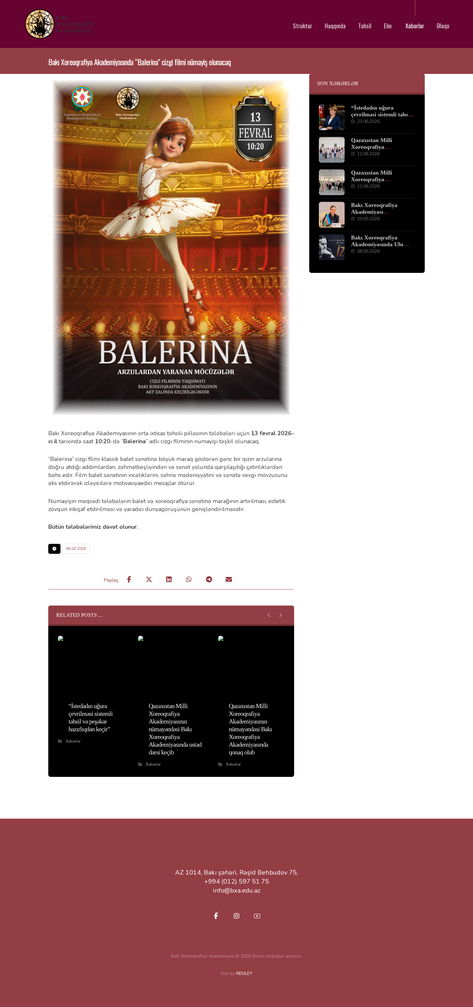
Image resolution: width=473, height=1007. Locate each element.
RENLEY (244, 973)
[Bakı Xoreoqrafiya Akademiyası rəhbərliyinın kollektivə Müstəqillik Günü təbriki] (332, 215)
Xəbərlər (73, 741)
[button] (129, 579)
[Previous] (269, 615)
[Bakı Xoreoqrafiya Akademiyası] (59, 24)
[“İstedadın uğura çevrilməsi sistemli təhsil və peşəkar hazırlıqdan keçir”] (332, 117)
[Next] (280, 615)
